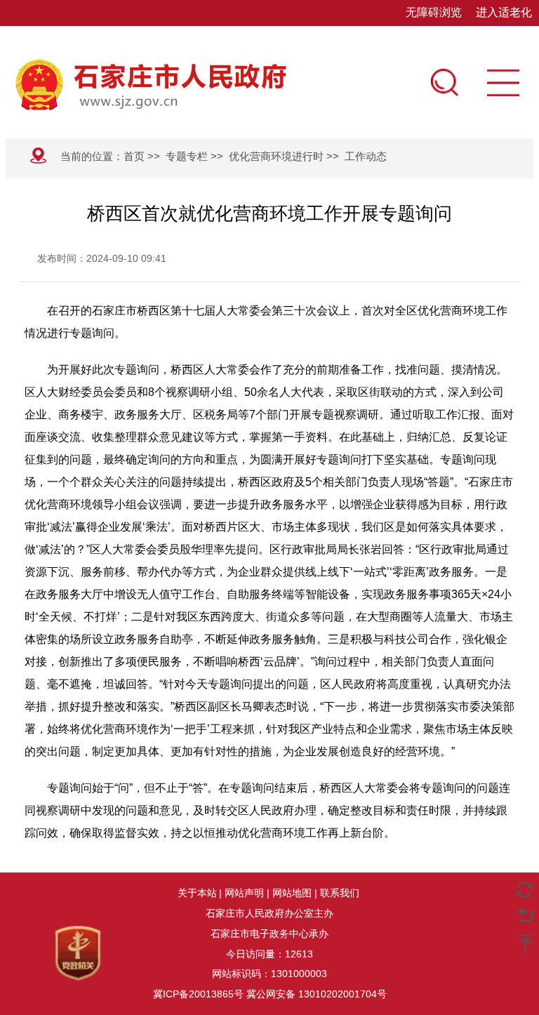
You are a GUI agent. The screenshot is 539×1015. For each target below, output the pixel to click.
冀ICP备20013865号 (198, 994)
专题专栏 (187, 156)
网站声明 (244, 892)
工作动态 (366, 156)
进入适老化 (504, 12)
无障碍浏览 (434, 12)
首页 (134, 156)
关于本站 (197, 892)
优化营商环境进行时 (276, 156)
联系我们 (339, 892)
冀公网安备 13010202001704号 (316, 994)
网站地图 (292, 892)
